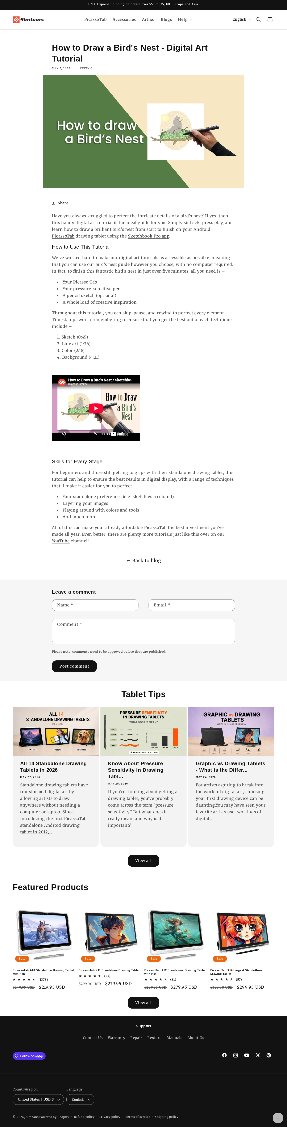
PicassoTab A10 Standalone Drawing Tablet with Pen (43, 972)
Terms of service (137, 1117)
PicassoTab (63, 236)
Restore (154, 1037)
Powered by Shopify (54, 1117)
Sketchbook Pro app (148, 236)
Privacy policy (110, 1117)
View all (143, 860)
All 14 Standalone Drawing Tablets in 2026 (53, 767)
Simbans (32, 1117)
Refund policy (84, 1117)
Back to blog (146, 560)
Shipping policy (167, 1117)
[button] (184, 19)
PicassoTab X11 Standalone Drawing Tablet (109, 970)
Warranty (116, 1037)
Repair (136, 1037)
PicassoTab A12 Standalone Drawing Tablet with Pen (175, 972)
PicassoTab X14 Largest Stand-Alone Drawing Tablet (236, 972)
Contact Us (93, 1037)
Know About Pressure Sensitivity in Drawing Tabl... (135, 770)
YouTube (61, 540)
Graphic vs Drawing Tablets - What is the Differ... (230, 767)
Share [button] (63, 203)
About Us (195, 1037)
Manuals (174, 1037)
